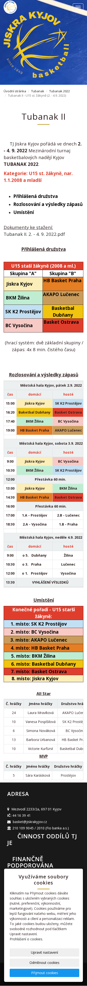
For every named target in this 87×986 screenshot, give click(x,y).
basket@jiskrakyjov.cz (30, 821)
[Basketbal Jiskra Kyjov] (24, 7)
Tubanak (37, 91)
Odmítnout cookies (44, 962)
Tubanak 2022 (59, 91)
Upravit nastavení (44, 952)
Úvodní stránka (15, 91)
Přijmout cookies (44, 972)
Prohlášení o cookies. (26, 939)
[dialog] (43, 639)
